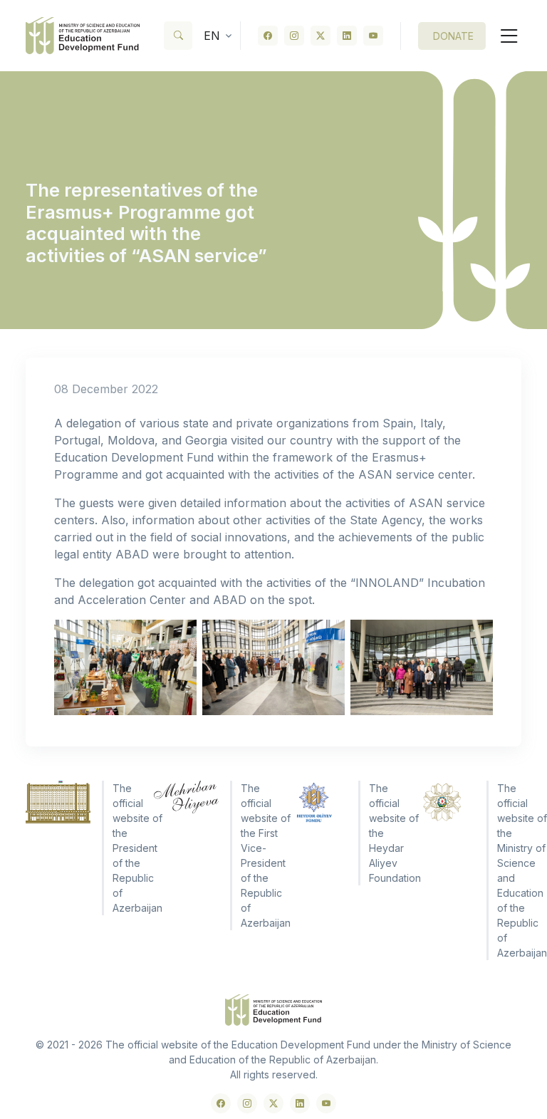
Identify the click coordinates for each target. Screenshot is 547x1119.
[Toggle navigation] (503, 36)
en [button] (212, 35)
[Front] (83, 35)
